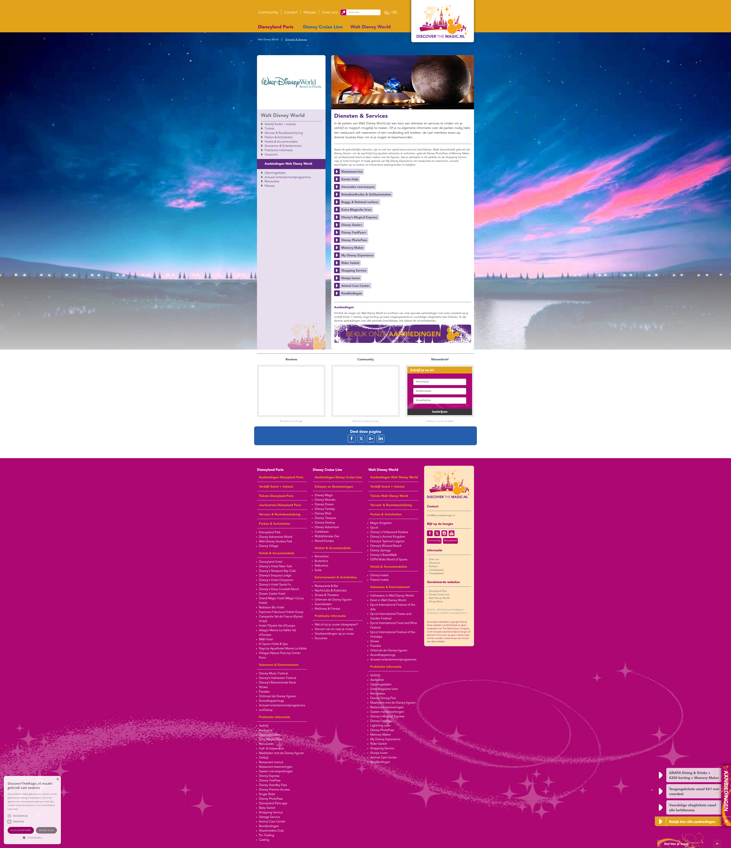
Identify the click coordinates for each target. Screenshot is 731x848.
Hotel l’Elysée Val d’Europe (277, 625)
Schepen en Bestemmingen (334, 486)
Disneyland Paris (275, 27)
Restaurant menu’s (271, 762)
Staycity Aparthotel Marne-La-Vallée (283, 648)
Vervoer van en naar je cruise (334, 629)
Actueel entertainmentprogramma (288, 177)
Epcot (374, 527)
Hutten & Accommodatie (333, 548)
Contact (291, 12)
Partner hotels (379, 580)
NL (386, 12)
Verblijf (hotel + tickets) (280, 124)
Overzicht (271, 154)
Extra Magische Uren (384, 689)
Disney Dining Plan (383, 698)
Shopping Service (271, 812)
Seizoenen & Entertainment (283, 146)
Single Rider (267, 794)
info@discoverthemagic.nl (441, 515)
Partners (433, 566)
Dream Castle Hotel (272, 593)
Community (268, 12)
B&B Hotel (266, 639)
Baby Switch (267, 808)
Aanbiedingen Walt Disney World (288, 163)
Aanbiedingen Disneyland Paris (281, 477)
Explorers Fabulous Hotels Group (281, 612)
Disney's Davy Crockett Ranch (279, 589)
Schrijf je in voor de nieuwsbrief (439, 421)
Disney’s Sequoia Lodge (275, 575)
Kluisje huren (379, 753)
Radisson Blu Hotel (271, 607)
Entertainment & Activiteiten (336, 577)
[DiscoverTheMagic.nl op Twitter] (437, 533)
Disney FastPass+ (382, 721)
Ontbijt (263, 757)
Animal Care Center (272, 821)
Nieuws (309, 12)
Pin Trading (266, 835)
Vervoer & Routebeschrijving (284, 133)
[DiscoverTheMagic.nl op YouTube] (451, 533)
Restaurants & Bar (326, 586)
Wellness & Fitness (327, 608)
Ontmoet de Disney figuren (277, 696)
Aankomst (265, 730)
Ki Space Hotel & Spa (273, 644)
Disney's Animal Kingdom (387, 536)
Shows (263, 687)
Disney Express (269, 776)
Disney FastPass (269, 780)
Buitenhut (321, 561)
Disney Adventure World (275, 537)
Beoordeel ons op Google (291, 421)
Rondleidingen (269, 826)
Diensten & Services (296, 39)
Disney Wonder (325, 499)
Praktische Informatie (279, 150)
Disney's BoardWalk (383, 555)
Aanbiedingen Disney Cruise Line (338, 477)
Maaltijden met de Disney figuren (281, 753)
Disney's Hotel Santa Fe (275, 584)
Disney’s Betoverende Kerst (277, 682)
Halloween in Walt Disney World (392, 595)
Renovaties (272, 181)
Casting (264, 840)
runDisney (266, 710)
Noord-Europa (324, 541)
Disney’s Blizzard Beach (386, 546)
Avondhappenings (271, 701)
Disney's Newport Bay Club (277, 571)
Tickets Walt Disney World (389, 496)
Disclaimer (434, 563)
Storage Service (269, 817)
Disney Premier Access (274, 789)
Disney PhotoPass (271, 798)
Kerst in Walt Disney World (388, 600)
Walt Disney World (370, 27)
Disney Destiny (325, 522)
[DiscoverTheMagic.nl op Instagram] (444, 533)
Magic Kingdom (381, 523)
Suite (318, 570)
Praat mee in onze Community (365, 421)
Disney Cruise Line (323, 27)
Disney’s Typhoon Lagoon (387, 541)
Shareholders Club (271, 830)
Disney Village (268, 546)
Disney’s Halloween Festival (277, 678)
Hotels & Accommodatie (281, 141)
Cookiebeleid (436, 570)
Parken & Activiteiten (279, 137)
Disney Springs (380, 550)
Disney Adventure (327, 527)
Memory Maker (380, 734)
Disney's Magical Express (387, 716)
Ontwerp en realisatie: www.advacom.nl (447, 613)
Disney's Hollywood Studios (389, 532)
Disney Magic (324, 495)
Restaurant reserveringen (275, 767)
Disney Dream (324, 504)
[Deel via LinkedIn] (380, 438)
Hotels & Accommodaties (388, 566)
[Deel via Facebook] (351, 438)
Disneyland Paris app (273, 803)
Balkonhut (321, 565)
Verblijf (263, 725)
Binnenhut (322, 556)
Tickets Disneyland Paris (276, 496)
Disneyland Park (270, 532)
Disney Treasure (325, 518)
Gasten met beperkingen (276, 771)
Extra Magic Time (270, 739)
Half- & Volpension (271, 748)
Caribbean (322, 531)
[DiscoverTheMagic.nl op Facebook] (430, 533)
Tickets (269, 128)
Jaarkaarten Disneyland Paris (280, 505)
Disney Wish (323, 513)
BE (395, 12)
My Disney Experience (385, 739)
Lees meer (13, 808)
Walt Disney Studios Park (275, 541)
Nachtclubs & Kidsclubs (331, 590)
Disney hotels (379, 575)
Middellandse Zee (327, 536)
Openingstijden (275, 173)
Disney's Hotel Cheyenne (276, 580)
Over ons (330, 12)
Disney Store (436, 601)
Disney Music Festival (273, 673)
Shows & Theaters (327, 595)
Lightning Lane (380, 725)
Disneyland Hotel (270, 561)
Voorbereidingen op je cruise (334, 633)
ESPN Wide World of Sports (388, 559)
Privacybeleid (436, 573)
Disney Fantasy (325, 509)
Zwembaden (323, 604)
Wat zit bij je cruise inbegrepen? (336, 624)
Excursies (321, 638)
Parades (264, 691)
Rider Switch (378, 743)
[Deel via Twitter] (361, 438)
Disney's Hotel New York (275, 566)
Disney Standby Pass (273, 785)
